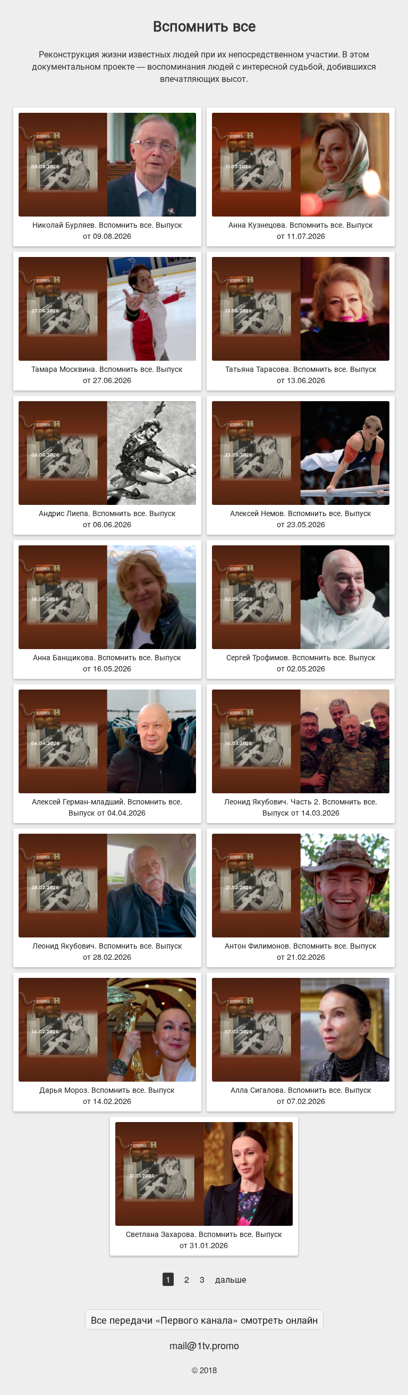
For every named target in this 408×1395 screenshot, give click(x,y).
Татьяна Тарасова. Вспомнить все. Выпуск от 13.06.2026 (301, 374)
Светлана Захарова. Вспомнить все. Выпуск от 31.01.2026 (204, 1239)
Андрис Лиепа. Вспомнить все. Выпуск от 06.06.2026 (107, 518)
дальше (230, 1279)
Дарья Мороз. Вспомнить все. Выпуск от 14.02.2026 (107, 1095)
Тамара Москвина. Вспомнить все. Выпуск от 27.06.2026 (107, 374)
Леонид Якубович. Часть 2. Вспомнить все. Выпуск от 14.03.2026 (300, 806)
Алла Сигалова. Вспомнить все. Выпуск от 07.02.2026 (301, 1095)
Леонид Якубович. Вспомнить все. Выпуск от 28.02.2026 (107, 951)
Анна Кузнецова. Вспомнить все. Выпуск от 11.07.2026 (300, 230)
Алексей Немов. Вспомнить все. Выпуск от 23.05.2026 (300, 518)
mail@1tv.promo (204, 1345)
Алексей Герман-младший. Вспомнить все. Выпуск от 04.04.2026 (107, 806)
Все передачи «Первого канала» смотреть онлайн (204, 1319)
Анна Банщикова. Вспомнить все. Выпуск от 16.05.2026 (107, 662)
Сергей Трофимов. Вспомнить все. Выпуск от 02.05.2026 (301, 662)
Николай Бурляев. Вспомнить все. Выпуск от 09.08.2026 (107, 230)
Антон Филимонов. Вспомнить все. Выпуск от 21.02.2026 (301, 951)
